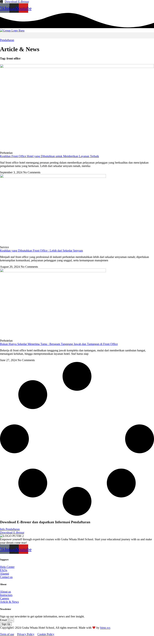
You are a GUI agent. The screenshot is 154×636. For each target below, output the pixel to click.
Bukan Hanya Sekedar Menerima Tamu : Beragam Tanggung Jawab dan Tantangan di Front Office (59, 344)
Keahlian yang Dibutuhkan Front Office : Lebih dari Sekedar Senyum (41, 250)
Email (4, 620)
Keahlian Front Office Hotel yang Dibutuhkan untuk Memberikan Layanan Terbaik (49, 156)
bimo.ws (105, 627)
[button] (77, 35)
